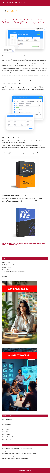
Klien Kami (4, 426)
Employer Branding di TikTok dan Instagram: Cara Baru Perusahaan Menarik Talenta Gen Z (20, 453)
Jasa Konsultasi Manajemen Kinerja (9, 422)
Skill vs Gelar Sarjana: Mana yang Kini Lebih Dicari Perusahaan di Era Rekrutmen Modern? (20, 456)
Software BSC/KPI (6, 431)
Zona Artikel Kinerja (6, 434)
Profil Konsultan (5, 429)
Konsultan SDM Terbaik (7, 269)
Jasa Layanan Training (6, 424)
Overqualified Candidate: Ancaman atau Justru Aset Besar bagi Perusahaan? (17, 448)
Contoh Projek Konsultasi (7, 419)
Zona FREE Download (6, 439)
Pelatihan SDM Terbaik (6, 274)
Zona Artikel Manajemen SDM (8, 436)
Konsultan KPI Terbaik (6, 267)
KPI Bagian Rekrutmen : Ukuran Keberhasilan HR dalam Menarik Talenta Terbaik (18, 451)
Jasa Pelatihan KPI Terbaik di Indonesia (10, 264)
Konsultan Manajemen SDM (14, 3)
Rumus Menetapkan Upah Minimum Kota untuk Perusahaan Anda (15, 458)
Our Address (4, 276)
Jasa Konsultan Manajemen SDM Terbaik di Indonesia (14, 271)
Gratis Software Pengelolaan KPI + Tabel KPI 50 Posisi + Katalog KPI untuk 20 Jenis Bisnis (24, 21)
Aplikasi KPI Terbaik (6, 262)
